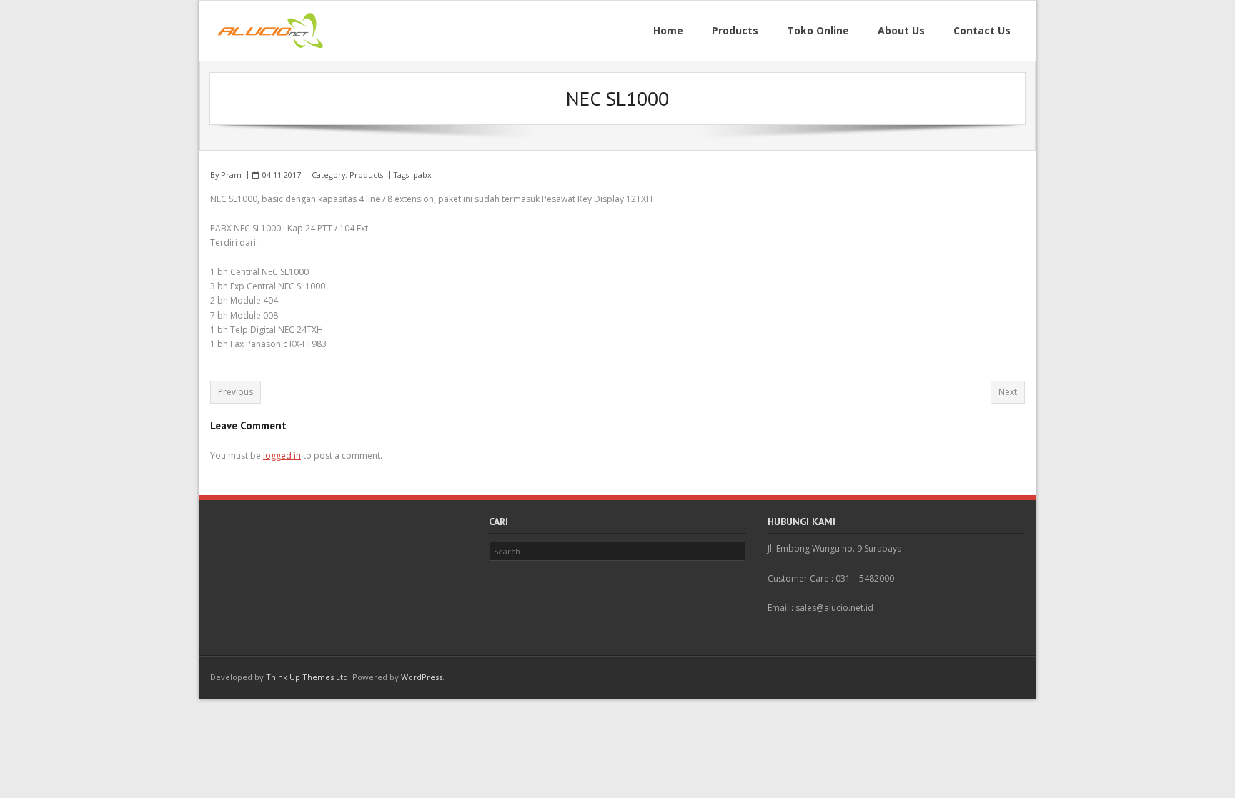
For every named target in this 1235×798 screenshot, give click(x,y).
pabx (422, 174)
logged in (282, 455)
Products (366, 174)
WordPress (421, 677)
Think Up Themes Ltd (307, 677)
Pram (231, 174)
